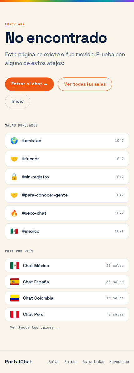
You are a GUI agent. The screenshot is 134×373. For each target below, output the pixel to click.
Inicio (18, 101)
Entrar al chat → (29, 84)
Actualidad (93, 361)
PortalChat (18, 361)
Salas (54, 361)
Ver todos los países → (34, 327)
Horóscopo (119, 361)
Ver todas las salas (85, 84)
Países (71, 361)
